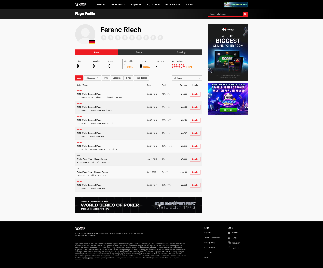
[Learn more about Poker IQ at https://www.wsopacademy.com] (163, 61)
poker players (88, 258)
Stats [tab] (96, 52)
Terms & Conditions (212, 238)
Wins (106, 78)
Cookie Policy (209, 248)
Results (195, 94)
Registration (209, 233)
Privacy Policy (209, 243)
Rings (128, 78)
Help (206, 258)
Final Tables (141, 78)
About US (208, 253)
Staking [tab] (181, 52)
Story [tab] (139, 52)
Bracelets (117, 78)
